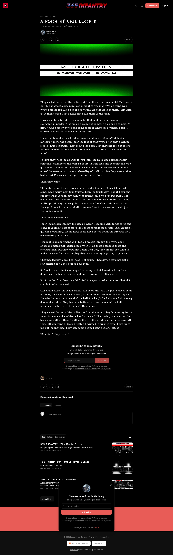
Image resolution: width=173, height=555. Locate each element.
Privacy (84, 537)
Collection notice (102, 537)
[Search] (136, 5)
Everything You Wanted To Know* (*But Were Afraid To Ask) (66, 447)
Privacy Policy (106, 520)
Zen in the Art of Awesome (58, 479)
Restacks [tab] (57, 405)
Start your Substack (80, 543)
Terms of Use (99, 518)
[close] (111, 485)
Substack (74, 549)
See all (45, 499)
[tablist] (51, 405)
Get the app (99, 543)
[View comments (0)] (51, 39)
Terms (91, 537)
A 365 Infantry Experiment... (52, 465)
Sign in (165, 5)
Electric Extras (48, 16)
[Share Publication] (141, 5)
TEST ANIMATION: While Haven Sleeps (64, 461)
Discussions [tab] (60, 437)
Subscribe (152, 5)
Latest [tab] (50, 437)
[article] (86, 449)
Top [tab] (43, 437)
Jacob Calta (51, 31)
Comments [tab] (46, 405)
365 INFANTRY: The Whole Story (61, 444)
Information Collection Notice (86, 520)
